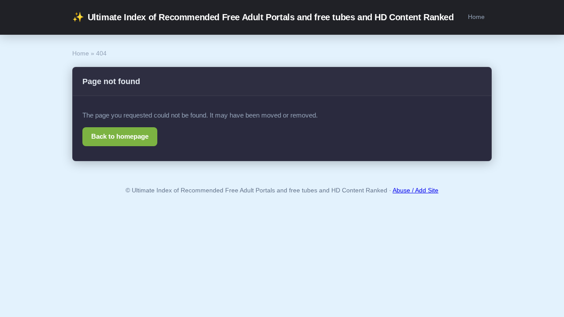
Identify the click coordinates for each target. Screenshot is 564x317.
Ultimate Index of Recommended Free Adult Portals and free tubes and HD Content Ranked (263, 16)
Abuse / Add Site (415, 190)
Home (476, 16)
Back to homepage (119, 136)
